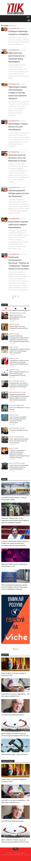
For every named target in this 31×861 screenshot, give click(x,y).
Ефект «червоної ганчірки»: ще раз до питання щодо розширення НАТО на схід (19, 373)
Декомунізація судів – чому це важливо (14, 754)
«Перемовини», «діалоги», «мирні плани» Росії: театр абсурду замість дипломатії (19, 350)
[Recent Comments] (25, 308)
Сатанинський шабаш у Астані (18, 430)
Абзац (11, 347)
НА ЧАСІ (23, 313)
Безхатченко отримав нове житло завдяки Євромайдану (18, 224)
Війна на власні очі (15, 392)
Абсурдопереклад (14, 313)
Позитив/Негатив (13, 28)
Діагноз (11, 324)
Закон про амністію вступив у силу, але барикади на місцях (17, 158)
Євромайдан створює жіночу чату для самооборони (18, 127)
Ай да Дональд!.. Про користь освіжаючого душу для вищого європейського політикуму (19, 384)
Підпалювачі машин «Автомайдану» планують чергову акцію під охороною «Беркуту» (17, 92)
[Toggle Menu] (28, 20)
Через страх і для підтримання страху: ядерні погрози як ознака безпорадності (18, 467)
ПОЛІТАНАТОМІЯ (19, 405)
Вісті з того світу (14, 381)
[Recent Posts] (6, 308)
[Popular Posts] (15, 308)
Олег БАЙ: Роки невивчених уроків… (13, 715)
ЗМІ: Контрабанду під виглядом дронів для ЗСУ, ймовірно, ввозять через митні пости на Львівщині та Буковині (14, 587)
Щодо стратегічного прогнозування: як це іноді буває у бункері (17, 317)
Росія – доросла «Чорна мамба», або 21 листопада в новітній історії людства (19, 440)
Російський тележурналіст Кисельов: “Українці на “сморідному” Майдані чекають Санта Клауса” (18, 263)
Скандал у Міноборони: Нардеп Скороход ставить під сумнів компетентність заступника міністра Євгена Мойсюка (15, 543)
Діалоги (11, 333)
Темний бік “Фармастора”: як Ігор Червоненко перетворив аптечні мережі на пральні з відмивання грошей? (15, 520)
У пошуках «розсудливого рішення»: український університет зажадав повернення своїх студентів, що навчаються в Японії (19, 454)
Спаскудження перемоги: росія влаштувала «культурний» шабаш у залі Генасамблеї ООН (19, 362)
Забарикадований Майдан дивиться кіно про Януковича (18, 193)
